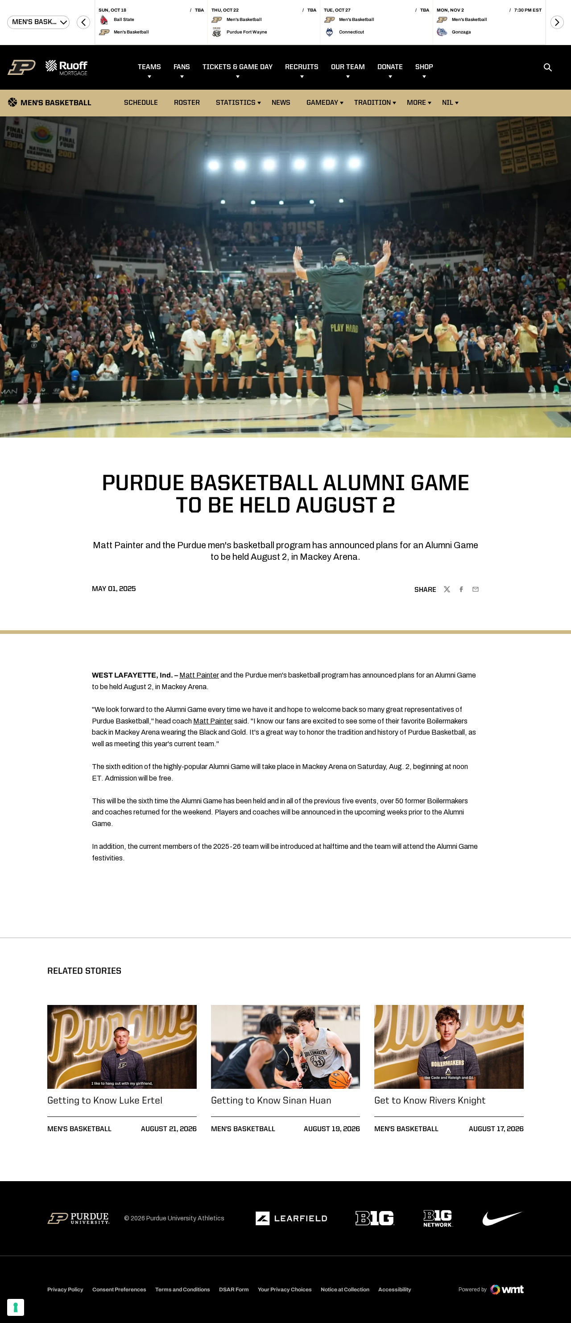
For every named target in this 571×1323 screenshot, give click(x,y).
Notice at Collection (345, 1289)
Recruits (302, 67)
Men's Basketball (79, 1129)
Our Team (348, 67)
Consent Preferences (119, 1289)
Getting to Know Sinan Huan (271, 1101)
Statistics (236, 103)
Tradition (372, 103)
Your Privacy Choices (285, 1289)
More (416, 103)
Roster (187, 103)
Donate (390, 67)
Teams (149, 67)
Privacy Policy (65, 1289)
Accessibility (394, 1289)
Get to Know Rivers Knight (430, 1101)
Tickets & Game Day (238, 67)
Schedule (141, 103)
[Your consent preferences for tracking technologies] (15, 1307)
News (281, 103)
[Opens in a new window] (291, 1218)
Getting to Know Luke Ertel (104, 1101)
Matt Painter (199, 675)
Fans (182, 67)
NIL (447, 103)
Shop (424, 67)
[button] (83, 22)
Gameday (322, 103)
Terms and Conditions (182, 1289)
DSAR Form (234, 1289)
